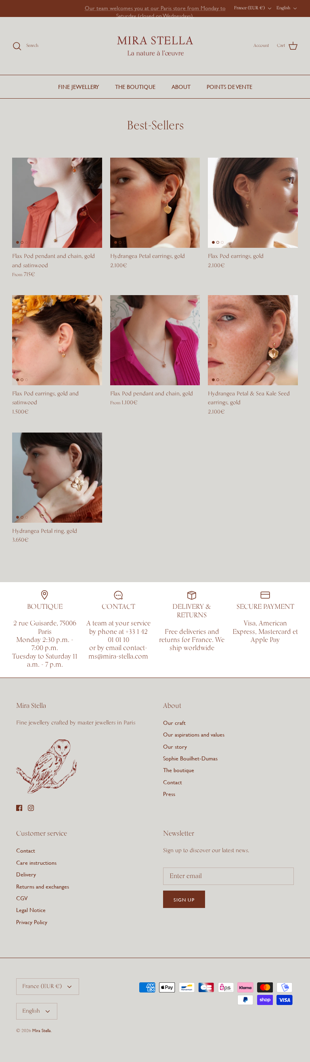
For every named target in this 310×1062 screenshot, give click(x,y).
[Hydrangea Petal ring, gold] (57, 478)
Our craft (174, 722)
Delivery (26, 874)
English (283, 8)
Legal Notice (31, 910)
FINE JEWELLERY (78, 86)
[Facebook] (19, 808)
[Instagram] (31, 808)
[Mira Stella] (155, 46)
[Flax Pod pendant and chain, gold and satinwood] (57, 203)
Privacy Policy (31, 922)
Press (169, 794)
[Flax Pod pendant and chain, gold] (155, 340)
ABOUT (181, 86)
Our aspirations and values (193, 734)
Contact (172, 782)
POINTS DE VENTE (229, 86)
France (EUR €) (249, 8)
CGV (21, 898)
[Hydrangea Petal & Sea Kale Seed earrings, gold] (253, 340)
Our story (175, 746)
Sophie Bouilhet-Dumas (190, 758)
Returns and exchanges (42, 886)
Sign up (184, 899)
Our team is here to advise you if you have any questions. (155, 9)
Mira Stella (41, 1030)
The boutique (178, 770)
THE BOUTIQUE (135, 86)
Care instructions (36, 862)
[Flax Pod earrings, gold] (253, 203)
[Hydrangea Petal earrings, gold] (155, 203)
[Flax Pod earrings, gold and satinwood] (57, 340)
